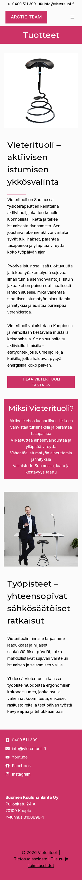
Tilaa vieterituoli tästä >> (41, 382)
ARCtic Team (26, 17)
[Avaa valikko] (72, 17)
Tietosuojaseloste (30, 859)
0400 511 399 (25, 740)
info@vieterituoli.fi (29, 748)
